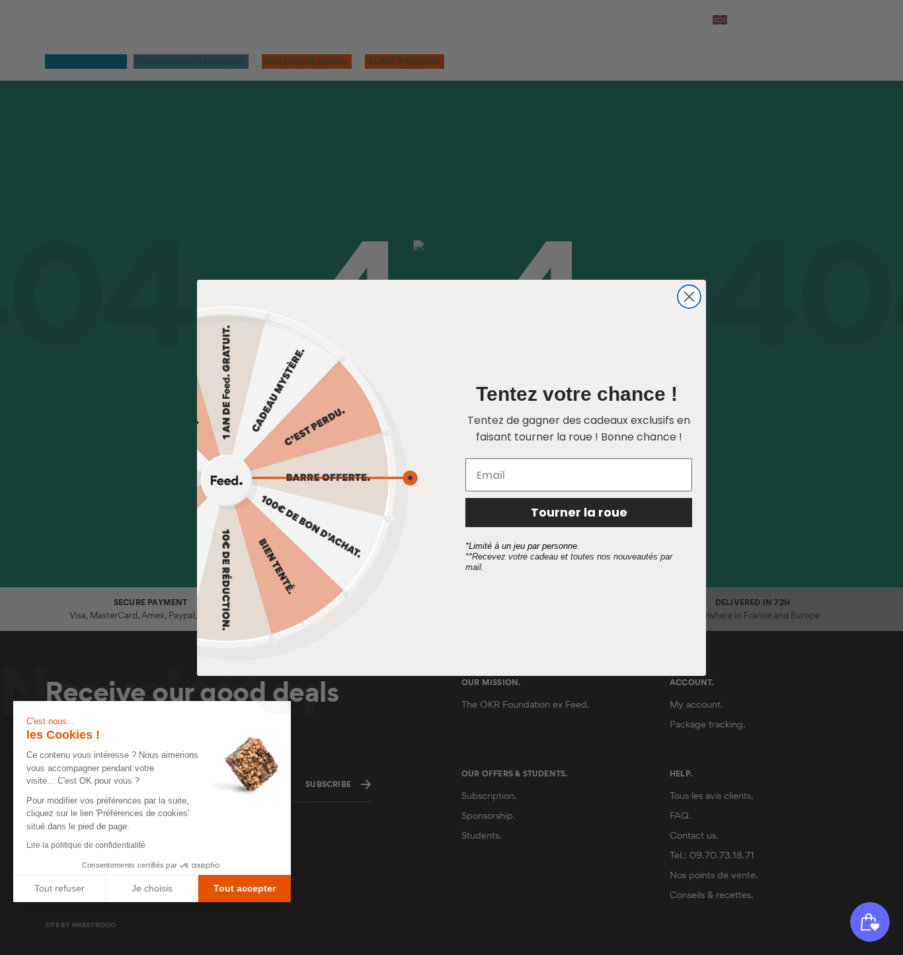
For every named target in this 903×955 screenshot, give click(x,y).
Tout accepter (245, 888)
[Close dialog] (689, 296)
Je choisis (152, 888)
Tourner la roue (579, 512)
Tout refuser (59, 888)
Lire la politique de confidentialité (85, 845)
